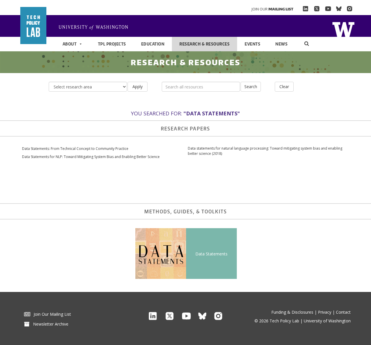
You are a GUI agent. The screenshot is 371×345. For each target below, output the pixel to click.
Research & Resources (204, 44)
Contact (343, 312)
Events (252, 44)
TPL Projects (112, 44)
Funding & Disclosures (292, 312)
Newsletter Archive (49, 324)
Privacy (324, 312)
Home (343, 29)
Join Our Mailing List (50, 314)
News (281, 44)
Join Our (272, 9)
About (70, 44)
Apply (137, 86)
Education (153, 44)
